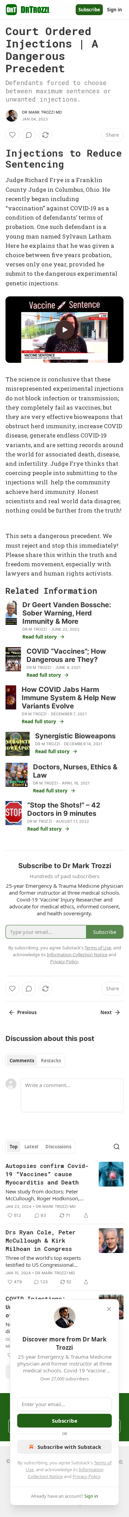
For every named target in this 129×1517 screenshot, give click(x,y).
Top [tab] (14, 1147)
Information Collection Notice (77, 954)
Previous (26, 1012)
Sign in (114, 10)
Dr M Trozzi (34, 629)
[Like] (12, 135)
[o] (64, 329)
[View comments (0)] (29, 135)
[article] (64, 1191)
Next (106, 1012)
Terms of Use (98, 948)
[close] (109, 1309)
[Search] (116, 1146)
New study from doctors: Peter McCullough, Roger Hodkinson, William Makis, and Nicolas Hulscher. (42, 1195)
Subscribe (89, 10)
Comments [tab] (22, 1060)
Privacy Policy (86, 1476)
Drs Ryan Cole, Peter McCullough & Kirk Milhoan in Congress (41, 1240)
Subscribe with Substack (69, 1446)
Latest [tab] (31, 1147)
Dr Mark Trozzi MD (42, 112)
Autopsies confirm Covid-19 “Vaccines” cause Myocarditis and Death (47, 1174)
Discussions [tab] (58, 1147)
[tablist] (35, 1060)
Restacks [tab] (51, 1060)
